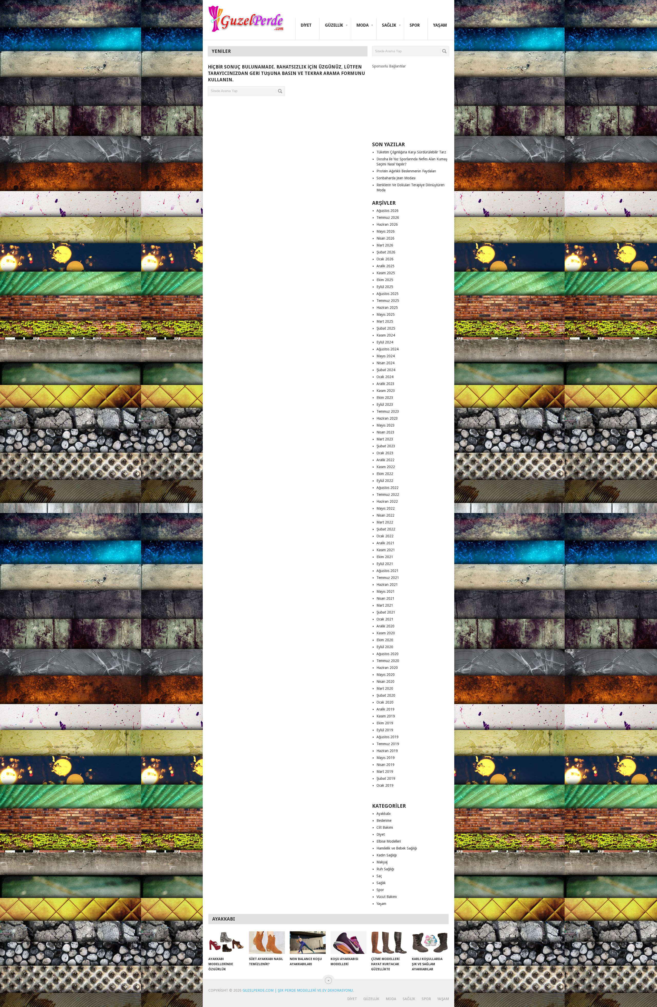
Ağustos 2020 (387, 654)
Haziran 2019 (387, 751)
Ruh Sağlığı (385, 869)
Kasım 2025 (385, 273)
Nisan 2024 (385, 363)
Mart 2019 (384, 771)
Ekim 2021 (384, 557)
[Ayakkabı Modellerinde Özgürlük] (226, 942)
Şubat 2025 (385, 328)
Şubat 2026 (385, 252)
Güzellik (334, 25)
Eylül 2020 (384, 647)
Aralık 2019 (385, 709)
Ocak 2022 (384, 536)
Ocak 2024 (384, 377)
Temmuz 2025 (387, 301)
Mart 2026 (384, 245)
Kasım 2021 (385, 550)
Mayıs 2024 (385, 356)
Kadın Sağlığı (386, 855)
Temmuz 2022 (387, 494)
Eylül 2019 (384, 730)
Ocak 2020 (384, 702)
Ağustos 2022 (387, 488)
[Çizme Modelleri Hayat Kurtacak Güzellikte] (389, 942)
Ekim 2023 (384, 398)
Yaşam (440, 25)
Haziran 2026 (387, 224)
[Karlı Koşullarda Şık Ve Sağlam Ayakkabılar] (430, 942)
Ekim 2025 (384, 280)
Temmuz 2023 (387, 411)
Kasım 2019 (385, 716)
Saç (379, 876)
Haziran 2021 (387, 585)
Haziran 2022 (387, 501)
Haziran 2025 (387, 307)
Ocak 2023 (384, 453)
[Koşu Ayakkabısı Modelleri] (348, 942)
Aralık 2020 (385, 626)
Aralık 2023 (385, 384)
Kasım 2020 (385, 633)
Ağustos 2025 (387, 294)
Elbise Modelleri (388, 841)
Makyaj (382, 862)
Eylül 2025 (384, 287)
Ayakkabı (383, 814)
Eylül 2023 (384, 404)
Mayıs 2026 (385, 231)
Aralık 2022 (385, 460)
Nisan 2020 (385, 681)
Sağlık (389, 25)
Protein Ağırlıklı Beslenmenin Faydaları (406, 171)
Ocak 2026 (384, 259)
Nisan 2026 (385, 238)
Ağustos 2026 (387, 211)
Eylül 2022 (384, 481)
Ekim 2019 (384, 723)
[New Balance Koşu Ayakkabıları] (308, 942)
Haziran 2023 (387, 418)
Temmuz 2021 (387, 578)
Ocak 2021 (384, 619)
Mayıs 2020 (385, 675)
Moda (362, 25)
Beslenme (383, 820)
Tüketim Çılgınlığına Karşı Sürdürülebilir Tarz (411, 152)
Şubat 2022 (385, 529)
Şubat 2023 (385, 446)
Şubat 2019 (385, 778)
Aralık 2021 (385, 543)
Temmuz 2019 (387, 744)
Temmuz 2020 (387, 661)
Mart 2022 (384, 522)
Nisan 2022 (385, 515)
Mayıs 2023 (385, 425)
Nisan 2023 (385, 432)
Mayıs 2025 (385, 314)
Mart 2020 (384, 688)
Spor (415, 25)
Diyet (306, 25)
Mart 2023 (384, 439)
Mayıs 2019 (385, 758)
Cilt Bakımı (384, 827)
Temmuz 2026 (387, 217)
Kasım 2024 (385, 335)
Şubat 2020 (385, 695)
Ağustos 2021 (387, 571)
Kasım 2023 (385, 391)
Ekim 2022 (384, 474)
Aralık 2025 (385, 266)
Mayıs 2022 (385, 508)
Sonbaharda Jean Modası (396, 178)
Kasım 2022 (385, 467)
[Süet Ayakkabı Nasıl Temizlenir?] (267, 942)
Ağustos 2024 (387, 349)
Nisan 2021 (385, 598)
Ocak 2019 (384, 785)
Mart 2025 (384, 321)
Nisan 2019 (385, 765)
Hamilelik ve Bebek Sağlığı (396, 848)
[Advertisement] (410, 101)
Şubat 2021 (385, 612)
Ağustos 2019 (387, 737)
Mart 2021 (384, 605)
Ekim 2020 (384, 640)
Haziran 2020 (387, 668)
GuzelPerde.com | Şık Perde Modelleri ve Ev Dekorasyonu (298, 990)
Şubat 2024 (385, 370)
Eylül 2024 (384, 342)
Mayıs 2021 (385, 591)
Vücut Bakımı (386, 897)
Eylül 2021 (384, 564)
